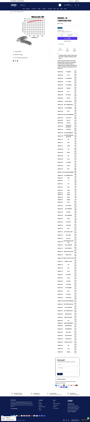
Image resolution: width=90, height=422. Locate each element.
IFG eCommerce (23, 420)
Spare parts (28, 8)
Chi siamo (40, 405)
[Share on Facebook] (13, 61)
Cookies (54, 406)
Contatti (40, 409)
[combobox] (40, 5)
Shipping (63, 31)
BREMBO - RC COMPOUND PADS (18, 11)
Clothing (39, 8)
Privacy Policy (55, 405)
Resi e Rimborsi (55, 408)
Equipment (44, 8)
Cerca (54, 402)
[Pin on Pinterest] (17, 61)
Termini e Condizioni (56, 403)
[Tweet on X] (15, 61)
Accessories (34, 8)
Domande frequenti (42, 406)
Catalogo (40, 403)
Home (12, 11)
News (40, 408)
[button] (78, 5)
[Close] (15, 417)
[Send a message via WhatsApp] (88, 418)
